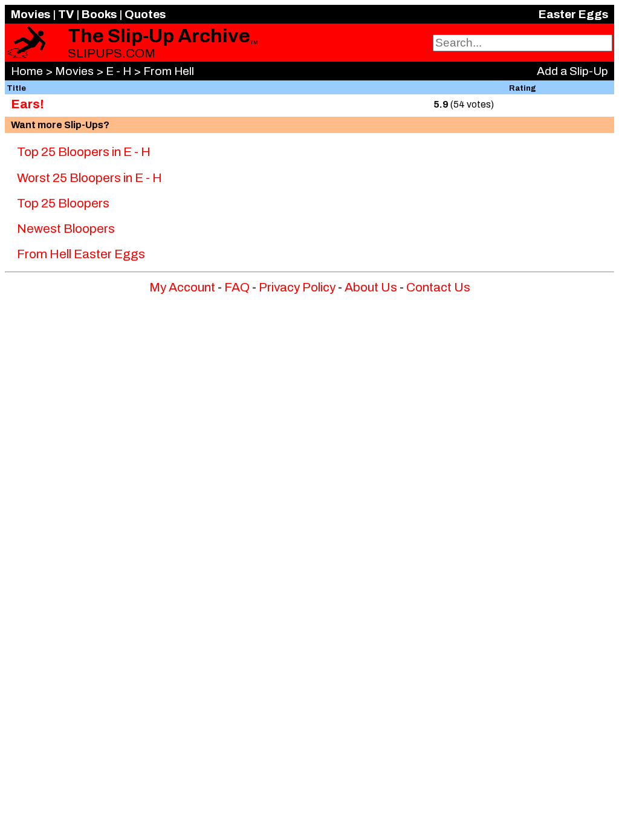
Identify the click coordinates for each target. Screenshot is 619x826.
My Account (182, 287)
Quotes (145, 14)
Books (99, 14)
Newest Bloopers (66, 228)
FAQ (237, 287)
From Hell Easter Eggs (81, 254)
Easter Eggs (573, 14)
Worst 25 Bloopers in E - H (89, 177)
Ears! (27, 104)
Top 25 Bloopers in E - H (84, 151)
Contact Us (438, 287)
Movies (30, 14)
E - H (118, 71)
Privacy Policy (297, 287)
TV (66, 14)
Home (27, 71)
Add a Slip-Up (572, 71)
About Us (371, 287)
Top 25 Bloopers (63, 203)
